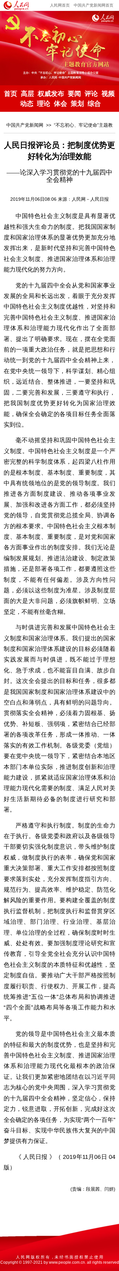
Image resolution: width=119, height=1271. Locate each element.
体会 (60, 103)
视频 (108, 93)
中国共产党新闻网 (24, 125)
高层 (27, 93)
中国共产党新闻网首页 (93, 5)
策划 (77, 103)
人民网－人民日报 (90, 199)
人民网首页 (60, 5)
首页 (10, 93)
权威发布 (51, 93)
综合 (94, 103)
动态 (26, 103)
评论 (91, 93)
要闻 (74, 93)
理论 (43, 103)
